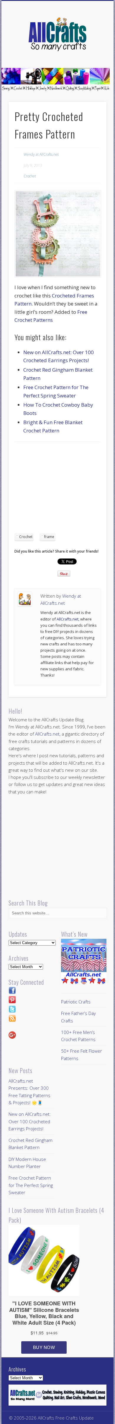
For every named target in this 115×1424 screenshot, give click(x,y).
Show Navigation (92, 53)
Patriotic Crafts (76, 1002)
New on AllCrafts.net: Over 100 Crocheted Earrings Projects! (30, 1121)
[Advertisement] (64, 489)
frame (49, 536)
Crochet (30, 176)
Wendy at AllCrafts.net (41, 154)
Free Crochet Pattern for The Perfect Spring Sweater (31, 1185)
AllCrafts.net (67, 619)
